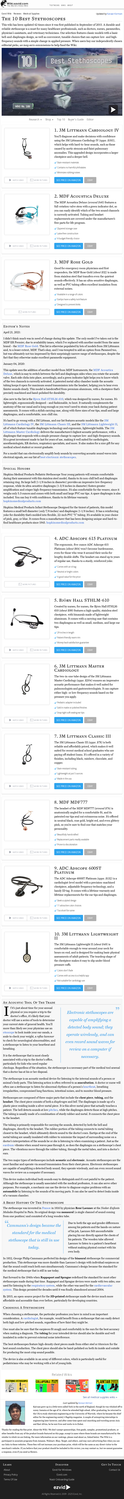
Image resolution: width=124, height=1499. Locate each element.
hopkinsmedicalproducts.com (22, 501)
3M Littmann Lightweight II (99, 424)
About (7, 1469)
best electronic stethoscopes (58, 457)
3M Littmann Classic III (55, 424)
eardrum (8, 1145)
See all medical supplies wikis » (100, 1397)
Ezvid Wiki (7, 13)
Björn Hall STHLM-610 (48, 399)
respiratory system (43, 1285)
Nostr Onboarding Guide (62, 1479)
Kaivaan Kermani (85, 1403)
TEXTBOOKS (54, 5)
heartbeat (89, 1086)
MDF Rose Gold (28, 346)
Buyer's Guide (76, 119)
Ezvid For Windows (62, 1469)
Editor (90, 119)
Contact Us (114, 1469)
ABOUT (70, 5)
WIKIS (63, 5)
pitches (53, 1110)
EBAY (90, 180)
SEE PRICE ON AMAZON (68, 180)
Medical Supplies (31, 13)
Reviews (17, 13)
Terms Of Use (10, 1479)
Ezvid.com (62, 1474)
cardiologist (30, 1318)
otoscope (8, 1032)
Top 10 (61, 119)
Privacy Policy (11, 1474)
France (46, 1208)
